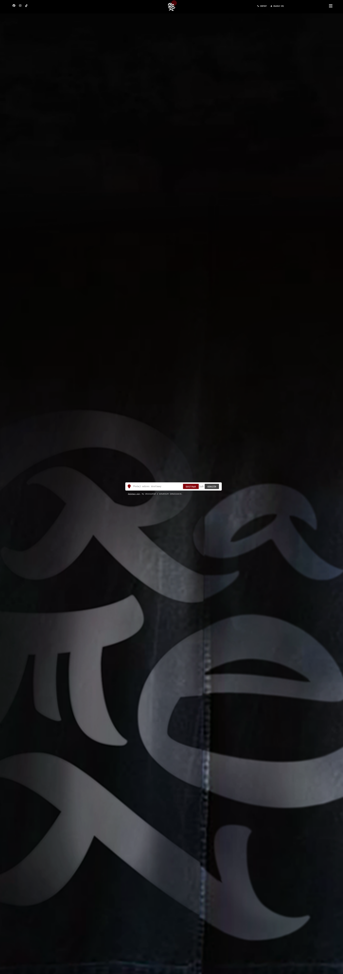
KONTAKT (263, 6)
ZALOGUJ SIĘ (278, 6)
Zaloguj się (134, 494)
